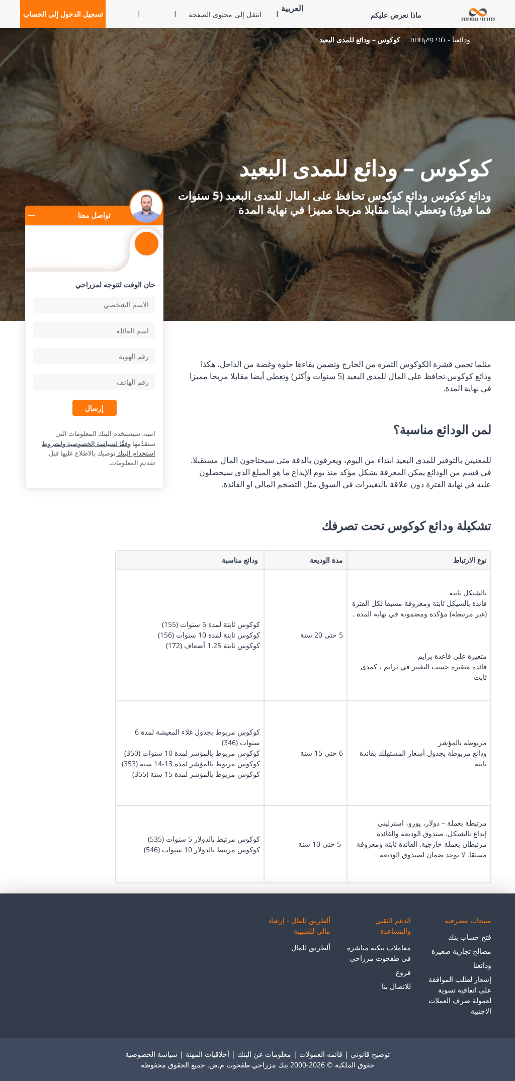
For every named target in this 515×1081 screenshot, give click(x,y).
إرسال (94, 407)
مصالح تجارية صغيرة (461, 951)
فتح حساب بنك (469, 937)
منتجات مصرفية (468, 920)
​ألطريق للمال (310, 947)
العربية (292, 8)
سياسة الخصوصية (151, 1054)
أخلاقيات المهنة (207, 1054)
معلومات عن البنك (264, 1054)
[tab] (146, 248)
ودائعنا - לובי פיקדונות (440, 39)
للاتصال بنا (396, 986)
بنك (485, 39)
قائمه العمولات (320, 1054)
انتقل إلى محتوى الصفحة (225, 14)
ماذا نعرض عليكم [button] (396, 15)
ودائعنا (482, 965)
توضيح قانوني (370, 1054)
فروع (403, 972)
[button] (63, 14)
